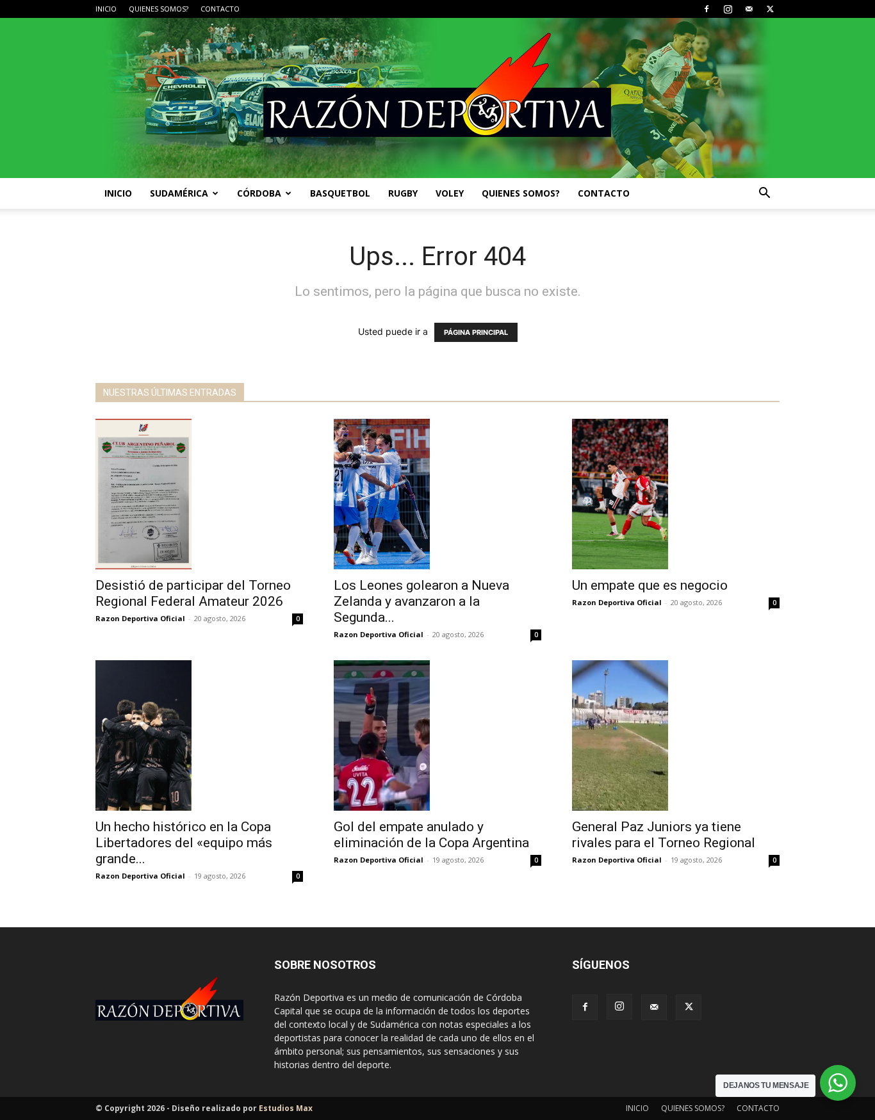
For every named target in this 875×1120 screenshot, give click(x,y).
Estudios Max (286, 1108)
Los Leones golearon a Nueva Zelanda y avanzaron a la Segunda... (421, 601)
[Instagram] (727, 9)
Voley (450, 193)
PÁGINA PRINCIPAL (476, 332)
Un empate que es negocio (650, 585)
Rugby (403, 193)
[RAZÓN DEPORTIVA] (437, 98)
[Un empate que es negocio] (676, 494)
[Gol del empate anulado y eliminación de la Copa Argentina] (437, 735)
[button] (764, 194)
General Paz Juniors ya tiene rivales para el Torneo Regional (663, 834)
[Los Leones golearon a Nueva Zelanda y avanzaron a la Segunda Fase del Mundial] (437, 494)
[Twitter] (770, 9)
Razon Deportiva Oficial (140, 618)
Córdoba (259, 193)
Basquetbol (340, 193)
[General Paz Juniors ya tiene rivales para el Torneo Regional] (676, 735)
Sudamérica (179, 193)
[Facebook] (706, 9)
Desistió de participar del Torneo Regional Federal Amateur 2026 (193, 593)
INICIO (106, 8)
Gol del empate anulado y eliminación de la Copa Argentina (431, 834)
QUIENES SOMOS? (158, 8)
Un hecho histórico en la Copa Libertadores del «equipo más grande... (183, 842)
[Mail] (748, 9)
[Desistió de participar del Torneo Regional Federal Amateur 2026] (199, 494)
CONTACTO (220, 8)
